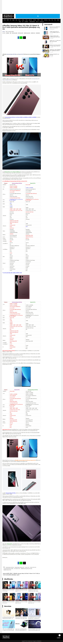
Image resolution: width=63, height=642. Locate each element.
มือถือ (8, 19)
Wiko (20, 21)
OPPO (38, 19)
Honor (19, 19)
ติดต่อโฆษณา (42, 21)
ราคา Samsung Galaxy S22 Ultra (8, 568)
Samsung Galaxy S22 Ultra (11, 54)
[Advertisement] (31, 6)
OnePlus (34, 19)
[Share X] (24, 37)
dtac (16, 19)
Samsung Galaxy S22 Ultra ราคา (19, 567)
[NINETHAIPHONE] (8, 16)
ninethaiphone (12, 78)
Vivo (55, 19)
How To (37, 21)
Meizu (27, 19)
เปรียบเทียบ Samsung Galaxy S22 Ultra (26, 568)
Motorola (30, 19)
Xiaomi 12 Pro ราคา (33, 567)
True (52, 19)
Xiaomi (58, 19)
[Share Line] (20, 37)
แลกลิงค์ (58, 637)
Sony (49, 19)
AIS (10, 19)
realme (42, 19)
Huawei (23, 19)
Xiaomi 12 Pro (20, 54)
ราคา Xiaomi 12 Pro (17, 568)
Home (5, 19)
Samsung (45, 19)
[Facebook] (60, 635)
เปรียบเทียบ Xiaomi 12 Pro (7, 569)
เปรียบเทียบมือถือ (32, 21)
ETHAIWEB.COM (39, 641)
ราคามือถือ (26, 21)
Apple (13, 19)
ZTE (22, 21)
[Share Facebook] (18, 37)
